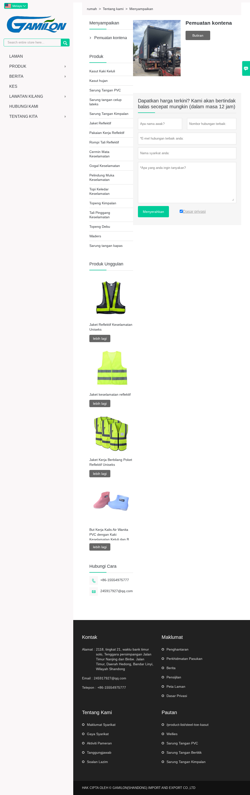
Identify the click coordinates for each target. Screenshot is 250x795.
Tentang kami (113, 9)
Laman (16, 56)
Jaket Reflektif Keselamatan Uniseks (110, 327)
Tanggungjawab (99, 752)
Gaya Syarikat (98, 734)
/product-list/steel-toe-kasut (187, 725)
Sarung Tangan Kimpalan (108, 114)
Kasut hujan (98, 81)
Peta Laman (176, 686)
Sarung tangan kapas (106, 246)
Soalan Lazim (97, 762)
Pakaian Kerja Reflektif (106, 133)
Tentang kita (23, 116)
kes (13, 86)
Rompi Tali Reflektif (104, 142)
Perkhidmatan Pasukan (184, 659)
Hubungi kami (23, 106)
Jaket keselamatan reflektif (110, 394)
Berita (16, 76)
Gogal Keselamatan (104, 166)
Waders (95, 236)
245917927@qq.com (116, 591)
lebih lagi (100, 338)
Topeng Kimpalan (102, 203)
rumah (92, 9)
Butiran (197, 35)
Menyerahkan (153, 212)
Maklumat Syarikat (101, 725)
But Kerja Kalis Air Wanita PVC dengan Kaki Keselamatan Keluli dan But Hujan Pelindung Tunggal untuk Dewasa (110, 535)
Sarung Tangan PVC (105, 90)
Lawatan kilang (26, 96)
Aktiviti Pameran (99, 743)
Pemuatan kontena (110, 38)
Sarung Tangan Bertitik (184, 752)
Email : (87, 678)
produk (17, 66)
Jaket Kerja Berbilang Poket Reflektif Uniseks (110, 462)
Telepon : (89, 687)
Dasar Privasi (177, 696)
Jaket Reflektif (100, 123)
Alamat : (88, 649)
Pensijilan (174, 677)
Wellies (172, 734)
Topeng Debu (99, 227)
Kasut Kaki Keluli (102, 71)
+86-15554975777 (114, 580)
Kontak (89, 637)
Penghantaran (177, 649)
